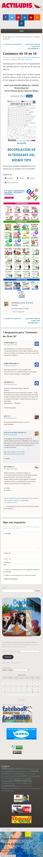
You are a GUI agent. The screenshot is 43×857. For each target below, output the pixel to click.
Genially (11, 776)
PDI (26, 786)
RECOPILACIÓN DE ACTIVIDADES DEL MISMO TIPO (22, 155)
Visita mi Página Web (18, 311)
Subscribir (8, 657)
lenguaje (23, 778)
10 (5, 686)
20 (21, 689)
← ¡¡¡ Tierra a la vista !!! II (12, 44)
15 (32, 686)
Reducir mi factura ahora (8, 856)
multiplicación (6, 783)
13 (21, 686)
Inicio (12, 37)
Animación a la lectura (33, 769)
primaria (29, 786)
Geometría (17, 776)
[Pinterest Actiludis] (22, 819)
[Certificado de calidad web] (17, 749)
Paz (23, 786)
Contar (23, 59)
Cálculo (35, 771)
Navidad (30, 783)
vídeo (12, 790)
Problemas (6, 788)
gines (6, 416)
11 (10, 686)
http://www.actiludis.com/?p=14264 (14, 454)
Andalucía (24, 769)
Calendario (10, 771)
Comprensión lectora (21, 771)
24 (5, 692)
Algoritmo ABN (16, 59)
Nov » (23, 700)
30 (38, 692)
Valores (8, 790)
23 (38, 689)
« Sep (19, 700)
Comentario (7, 534)
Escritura (26, 773)
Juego (38, 776)
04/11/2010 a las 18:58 (10, 469)
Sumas (4, 790)
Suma (39, 788)
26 (16, 692)
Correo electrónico (7, 560)
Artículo (3, 771)
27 (21, 692)
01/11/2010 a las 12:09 (10, 502)
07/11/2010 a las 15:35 (10, 384)
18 (10, 689)
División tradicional (18, 773)
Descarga (29, 96)
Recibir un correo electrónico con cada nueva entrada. (20, 575)
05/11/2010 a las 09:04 (10, 434)
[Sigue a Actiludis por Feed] (37, 17)
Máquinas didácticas (17, 783)
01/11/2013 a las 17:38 (10, 345)
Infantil (29, 776)
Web (5, 564)
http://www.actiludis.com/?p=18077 (14, 452)
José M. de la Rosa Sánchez (14, 432)
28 (27, 692)
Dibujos (11, 773)
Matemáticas (23, 780)
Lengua (19, 778)
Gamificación (5, 776)
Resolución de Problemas (26, 788)
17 (5, 689)
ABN (4, 768)
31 (5, 695)
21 (27, 689)
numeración (28, 59)
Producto (15, 788)
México (25, 783)
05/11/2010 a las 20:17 (10, 418)
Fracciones (32, 773)
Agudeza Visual (14, 769)
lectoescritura (7, 778)
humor (24, 776)
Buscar (4, 588)
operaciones (19, 786)
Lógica (28, 778)
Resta (35, 788)
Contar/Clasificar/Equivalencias (24, 37)
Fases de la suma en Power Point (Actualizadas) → (33, 46)
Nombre (7, 553)
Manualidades (8, 781)
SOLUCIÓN (21, 143)
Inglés (34, 776)
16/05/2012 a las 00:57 (10, 365)
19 (16, 689)
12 (16, 686)
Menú (22, 31)
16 (38, 686)
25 (10, 692)
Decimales (5, 774)
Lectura (14, 778)
